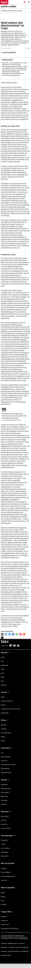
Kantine (3, 896)
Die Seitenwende (6, 733)
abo (2, 753)
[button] (29, 2)
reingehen (4, 804)
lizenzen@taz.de (24, 938)
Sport (2, 673)
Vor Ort (3, 844)
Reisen (3, 892)
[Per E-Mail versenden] (2, 634)
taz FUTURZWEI (5, 872)
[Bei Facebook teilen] (13, 634)
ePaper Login (5, 924)
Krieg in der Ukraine (7, 701)
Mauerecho (4, 796)
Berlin (2, 677)
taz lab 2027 (4, 856)
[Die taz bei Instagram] (18, 646)
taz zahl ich (4, 760)
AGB (9, 951)
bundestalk (4, 784)
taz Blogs (3, 868)
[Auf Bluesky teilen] (9, 634)
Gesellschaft (4, 665)
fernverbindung (5, 788)
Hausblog (4, 729)
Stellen (3, 737)
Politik (3, 657)
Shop (2, 900)
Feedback (4, 916)
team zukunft (5, 816)
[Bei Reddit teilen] (24, 634)
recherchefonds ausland (8, 764)
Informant (18, 947)
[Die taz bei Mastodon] (10, 646)
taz (5, 641)
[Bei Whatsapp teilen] (17, 634)
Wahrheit (3, 685)
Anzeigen (3, 904)
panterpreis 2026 (6, 772)
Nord (2, 681)
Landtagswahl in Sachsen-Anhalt (10, 709)
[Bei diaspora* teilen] (20, 634)
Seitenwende (15, 951)
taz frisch (3, 820)
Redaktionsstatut (13, 943)
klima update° (5, 792)
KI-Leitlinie (11, 947)
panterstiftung (5, 768)
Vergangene (4, 852)
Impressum (4, 951)
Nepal (2, 697)
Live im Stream (5, 848)
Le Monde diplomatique (8, 876)
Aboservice (4, 920)
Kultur (3, 669)
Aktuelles (3, 725)
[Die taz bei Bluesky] (14, 646)
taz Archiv (4, 880)
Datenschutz (25, 947)
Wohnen (3, 705)
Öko (2, 661)
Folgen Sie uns (4, 645)
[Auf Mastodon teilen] (6, 634)
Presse (3, 741)
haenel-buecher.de (14, 75)
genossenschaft (5, 757)
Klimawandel (5, 713)
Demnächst (4, 840)
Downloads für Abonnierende (9, 928)
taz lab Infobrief (5, 828)
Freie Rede (4, 800)
